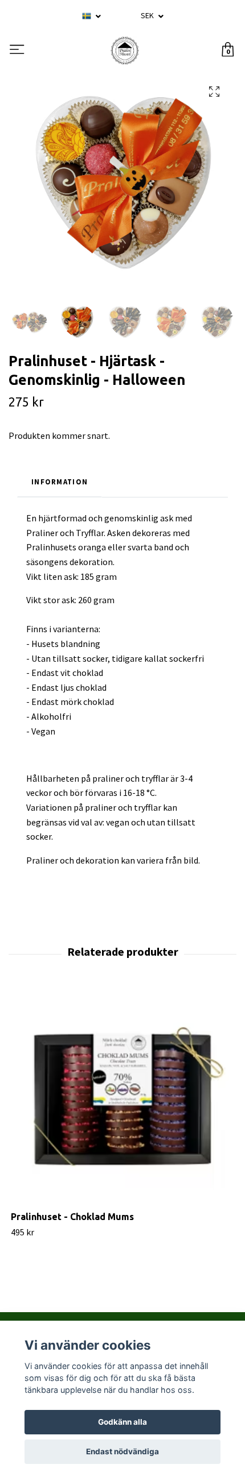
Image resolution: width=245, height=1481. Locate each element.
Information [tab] (59, 481)
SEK (148, 15)
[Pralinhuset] (125, 50)
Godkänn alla (122, 1421)
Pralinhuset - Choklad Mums (72, 1217)
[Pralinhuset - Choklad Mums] (122, 1099)
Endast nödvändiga (122, 1451)
